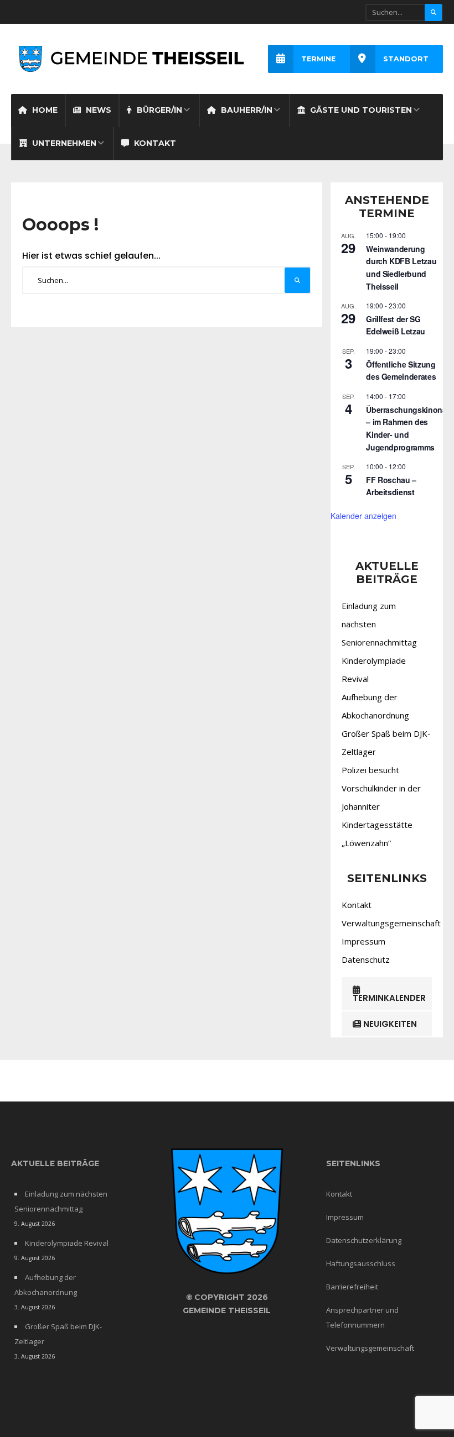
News (97, 110)
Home (44, 110)
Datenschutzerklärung (363, 1240)
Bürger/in (158, 110)
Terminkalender (389, 998)
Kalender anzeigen (363, 515)
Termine (318, 59)
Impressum (363, 941)
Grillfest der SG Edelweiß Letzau (395, 325)
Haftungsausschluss (360, 1263)
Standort (406, 59)
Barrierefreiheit (352, 1287)
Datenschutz (366, 959)
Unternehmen (63, 143)
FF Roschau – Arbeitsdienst (391, 486)
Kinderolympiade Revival (67, 1243)
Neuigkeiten (389, 1024)
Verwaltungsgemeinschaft (391, 923)
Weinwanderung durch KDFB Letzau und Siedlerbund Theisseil (401, 267)
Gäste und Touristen (360, 110)
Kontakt (154, 143)
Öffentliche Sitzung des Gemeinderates (401, 370)
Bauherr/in (245, 110)
